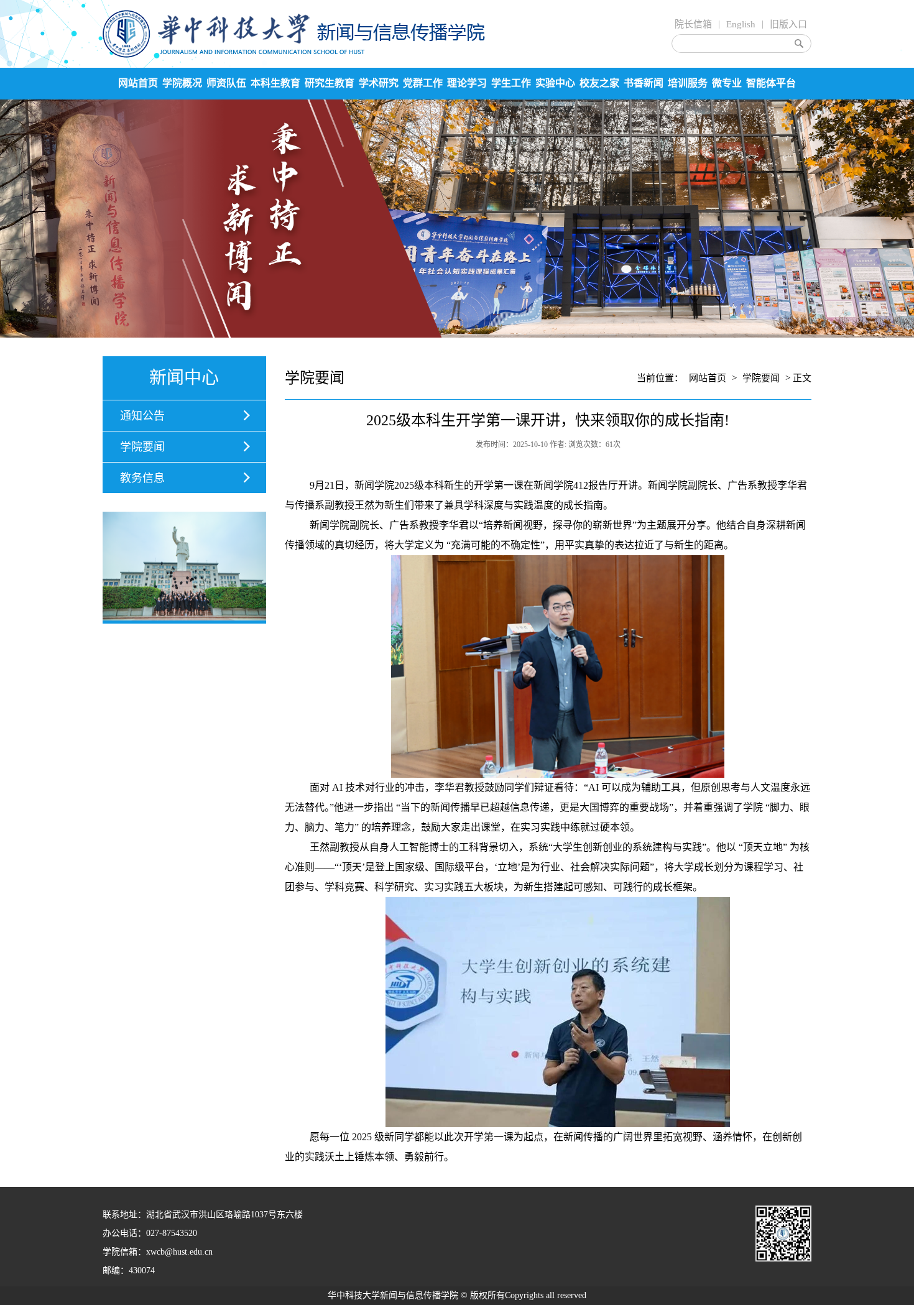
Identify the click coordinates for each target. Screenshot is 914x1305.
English (740, 24)
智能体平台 (771, 83)
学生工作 (511, 83)
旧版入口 (788, 24)
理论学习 (467, 83)
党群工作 (423, 83)
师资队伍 (226, 83)
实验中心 (555, 83)
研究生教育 (329, 83)
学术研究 (379, 83)
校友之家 (599, 83)
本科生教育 (275, 83)
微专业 (727, 83)
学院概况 (182, 83)
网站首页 (138, 83)
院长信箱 (693, 24)
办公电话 (120, 1233)
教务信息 (142, 478)
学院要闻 (142, 447)
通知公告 (142, 416)
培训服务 (688, 83)
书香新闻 (643, 83)
